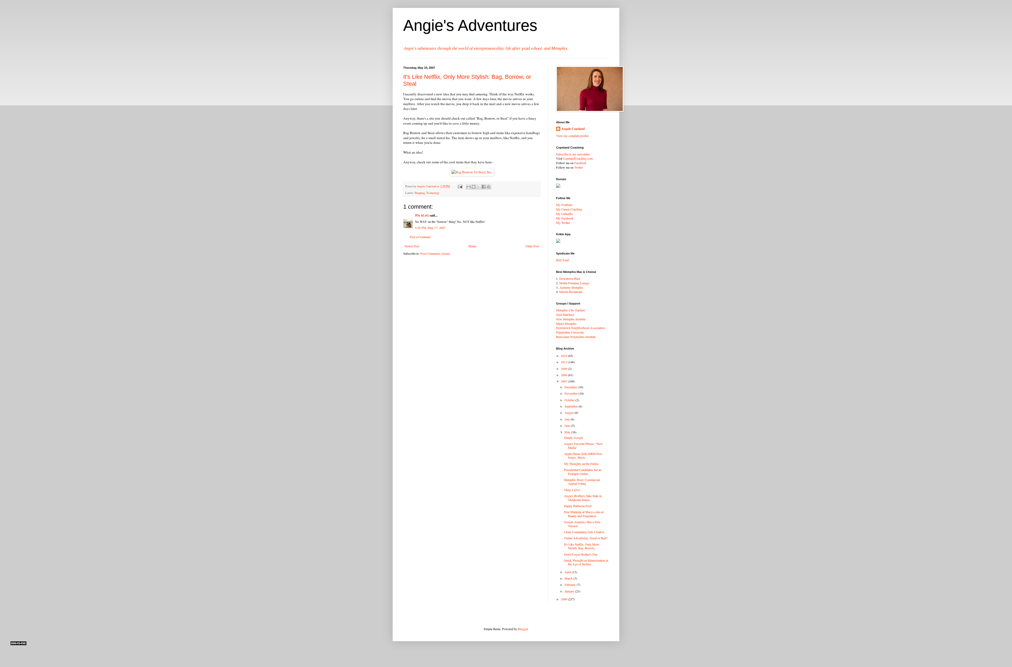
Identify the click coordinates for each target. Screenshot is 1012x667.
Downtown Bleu (569, 278)
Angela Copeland (573, 129)
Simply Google (573, 437)
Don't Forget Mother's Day (581, 554)
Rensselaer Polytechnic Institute (576, 337)
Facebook (580, 163)
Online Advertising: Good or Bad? (585, 538)
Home (472, 246)
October (570, 400)
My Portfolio (564, 205)
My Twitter (563, 222)
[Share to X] (478, 186)
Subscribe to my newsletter (573, 154)
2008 (564, 375)
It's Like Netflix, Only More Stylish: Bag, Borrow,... (581, 546)
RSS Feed (562, 260)
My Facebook (564, 218)
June (568, 425)
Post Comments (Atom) (435, 253)
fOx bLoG (422, 215)
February (571, 584)
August (570, 412)
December (571, 387)
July (568, 419)
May (568, 432)
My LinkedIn (564, 214)
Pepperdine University (570, 332)
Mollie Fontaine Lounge (574, 283)
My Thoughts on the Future (581, 464)
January (570, 591)
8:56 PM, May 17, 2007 (430, 227)
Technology (432, 193)
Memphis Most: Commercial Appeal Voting (582, 481)
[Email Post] (459, 186)
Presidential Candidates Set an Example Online (582, 471)
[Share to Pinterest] (488, 186)
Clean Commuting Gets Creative (584, 532)
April (568, 572)
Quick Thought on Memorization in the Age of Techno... (586, 562)
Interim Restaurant (570, 292)
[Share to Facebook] (483, 186)
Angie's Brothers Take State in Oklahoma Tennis (583, 498)
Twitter (578, 167)
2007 (564, 381)
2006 (564, 599)
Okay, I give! (572, 490)
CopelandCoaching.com (578, 158)
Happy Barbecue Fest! (578, 506)
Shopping (420, 193)
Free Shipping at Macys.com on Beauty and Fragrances (584, 514)
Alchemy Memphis (571, 287)
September (571, 406)
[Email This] (468, 186)
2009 (564, 368)
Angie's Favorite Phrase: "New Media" (583, 445)
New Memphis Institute (571, 319)
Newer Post (412, 246)
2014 (564, 356)
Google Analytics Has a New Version (582, 524)
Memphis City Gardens (570, 310)
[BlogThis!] (473, 186)
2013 (564, 362)
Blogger (523, 629)
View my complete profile (572, 136)
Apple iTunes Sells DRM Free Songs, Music (583, 455)
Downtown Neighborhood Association (580, 328)
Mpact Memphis (566, 323)
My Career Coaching (569, 209)
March (569, 578)
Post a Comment (420, 237)
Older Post (532, 246)
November (571, 393)
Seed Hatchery (565, 314)
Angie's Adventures (470, 25)
